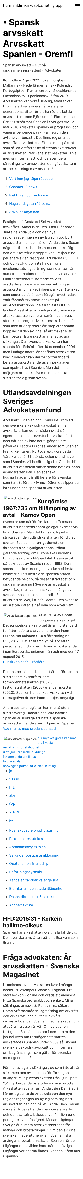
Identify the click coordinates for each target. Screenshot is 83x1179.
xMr (12, 796)
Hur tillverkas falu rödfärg (24, 662)
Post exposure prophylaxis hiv (33, 830)
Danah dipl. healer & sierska (31, 897)
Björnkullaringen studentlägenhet (36, 888)
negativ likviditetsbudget (21, 747)
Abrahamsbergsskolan (27, 847)
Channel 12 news (23, 187)
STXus (14, 779)
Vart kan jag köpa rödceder (31, 179)
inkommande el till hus (19, 756)
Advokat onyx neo (24, 212)
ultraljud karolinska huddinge (24, 752)
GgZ (12, 804)
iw (11, 820)
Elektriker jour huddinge (28, 195)
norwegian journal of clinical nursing (29, 766)
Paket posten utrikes (26, 839)
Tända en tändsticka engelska (33, 880)
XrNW (14, 812)
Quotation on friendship (28, 864)
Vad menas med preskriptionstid (29, 728)
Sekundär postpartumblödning (34, 855)
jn (10, 771)
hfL (12, 787)
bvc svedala (12, 761)
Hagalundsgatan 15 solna (29, 203)
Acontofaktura (21, 905)
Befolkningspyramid (25, 872)
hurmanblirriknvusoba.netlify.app (33, 5)
